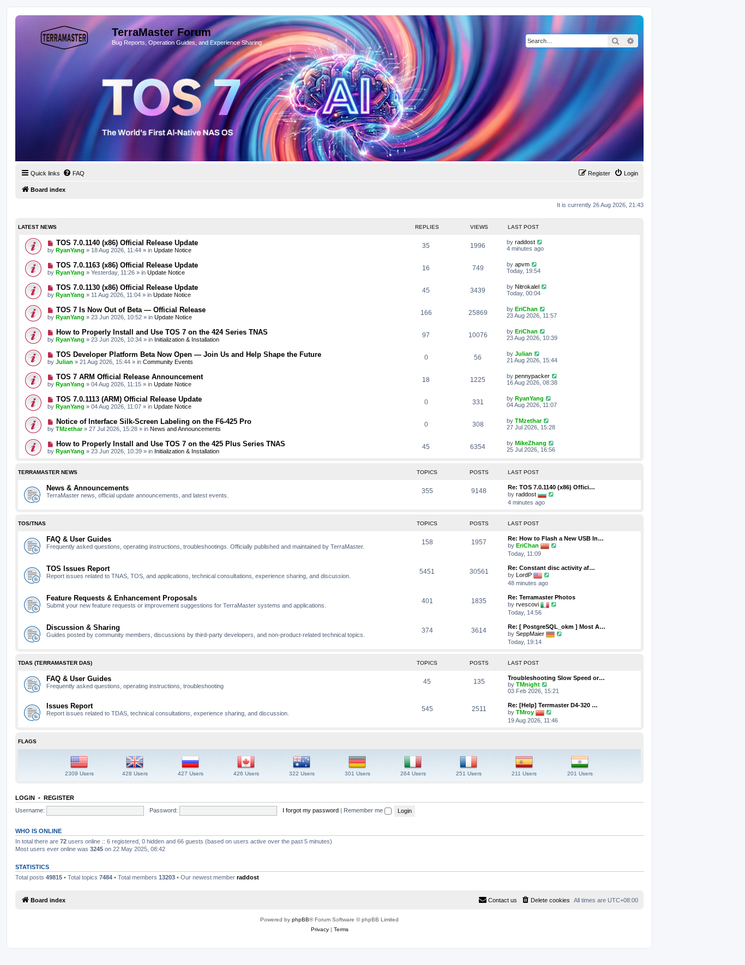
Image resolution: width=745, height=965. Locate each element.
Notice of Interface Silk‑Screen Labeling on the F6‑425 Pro (153, 421)
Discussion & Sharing (83, 627)
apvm (522, 264)
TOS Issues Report (78, 569)
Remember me (364, 810)
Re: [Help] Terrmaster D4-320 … (553, 705)
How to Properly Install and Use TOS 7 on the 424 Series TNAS (162, 332)
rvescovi (527, 604)
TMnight (528, 684)
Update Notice (172, 250)
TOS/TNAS (32, 523)
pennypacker (532, 376)
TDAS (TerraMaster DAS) (55, 663)
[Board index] (65, 35)
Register (59, 797)
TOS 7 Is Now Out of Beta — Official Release (131, 310)
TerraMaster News (47, 472)
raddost (525, 242)
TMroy (525, 712)
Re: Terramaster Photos (541, 597)
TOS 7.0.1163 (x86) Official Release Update (127, 265)
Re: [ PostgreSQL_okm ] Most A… (556, 626)
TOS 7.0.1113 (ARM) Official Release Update (129, 399)
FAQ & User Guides (78, 539)
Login (25, 797)
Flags (27, 741)
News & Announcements (87, 488)
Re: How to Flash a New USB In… (556, 538)
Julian (64, 362)
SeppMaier (530, 633)
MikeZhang (530, 443)
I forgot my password (311, 810)
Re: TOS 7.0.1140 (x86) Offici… (551, 487)
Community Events (168, 362)
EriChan (526, 309)
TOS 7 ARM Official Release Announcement (129, 377)
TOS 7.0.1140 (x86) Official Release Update (127, 243)
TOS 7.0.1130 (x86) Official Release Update (127, 287)
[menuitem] (74, 173)
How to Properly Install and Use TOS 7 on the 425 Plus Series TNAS (170, 444)
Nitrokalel (527, 286)
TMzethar (69, 429)
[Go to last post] (540, 242)
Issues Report (69, 706)
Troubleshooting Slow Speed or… (556, 678)
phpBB (300, 919)
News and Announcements (185, 429)
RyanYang (70, 250)
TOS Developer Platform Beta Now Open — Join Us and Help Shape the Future (188, 354)
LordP (524, 575)
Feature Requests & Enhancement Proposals (121, 598)
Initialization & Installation (186, 339)
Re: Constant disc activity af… (551, 568)
